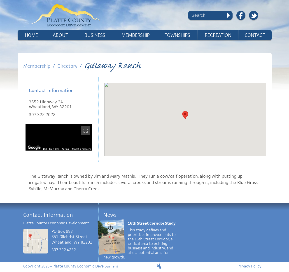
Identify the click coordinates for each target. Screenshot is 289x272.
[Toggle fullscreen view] (85, 130)
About (60, 35)
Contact (255, 35)
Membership (135, 35)
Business (94, 35)
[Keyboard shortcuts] (45, 149)
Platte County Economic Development (66, 15)
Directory (67, 66)
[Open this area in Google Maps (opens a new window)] (34, 148)
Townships (177, 35)
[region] (59, 137)
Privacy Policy (249, 266)
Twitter (253, 15)
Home (31, 35)
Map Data (54, 149)
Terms (65, 149)
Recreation (218, 35)
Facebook (240, 15)
